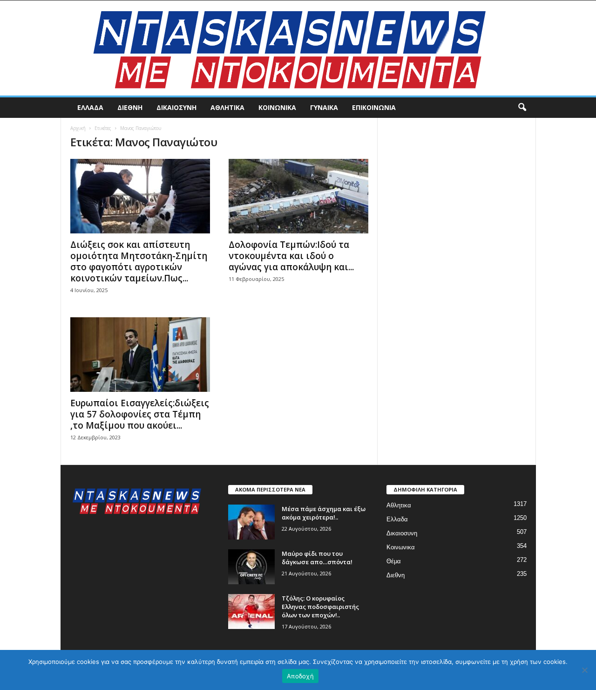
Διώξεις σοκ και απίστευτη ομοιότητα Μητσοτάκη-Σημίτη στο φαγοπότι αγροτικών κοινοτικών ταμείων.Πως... (138, 261)
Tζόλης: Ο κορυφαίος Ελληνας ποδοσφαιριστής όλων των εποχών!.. (320, 606)
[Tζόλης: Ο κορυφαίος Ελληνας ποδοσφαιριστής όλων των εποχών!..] (251, 611)
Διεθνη (129, 107)
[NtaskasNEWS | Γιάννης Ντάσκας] (298, 48)
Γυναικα (324, 107)
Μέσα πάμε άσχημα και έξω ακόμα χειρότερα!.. (324, 513)
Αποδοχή (300, 676)
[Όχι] (584, 670)
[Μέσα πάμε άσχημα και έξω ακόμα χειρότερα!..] (251, 522)
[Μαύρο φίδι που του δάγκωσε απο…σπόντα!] (251, 566)
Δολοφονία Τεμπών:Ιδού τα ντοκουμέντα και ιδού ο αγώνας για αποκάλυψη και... (291, 256)
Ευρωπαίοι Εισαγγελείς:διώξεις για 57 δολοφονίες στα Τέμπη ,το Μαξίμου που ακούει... (139, 414)
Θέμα (393, 561)
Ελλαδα (90, 107)
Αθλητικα (227, 107)
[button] (522, 107)
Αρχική (78, 128)
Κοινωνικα (277, 107)
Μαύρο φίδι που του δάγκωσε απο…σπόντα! (317, 557)
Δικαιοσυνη (176, 107)
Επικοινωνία (374, 107)
